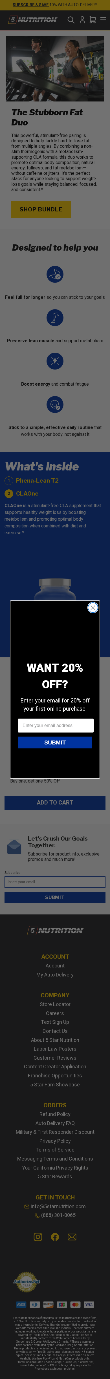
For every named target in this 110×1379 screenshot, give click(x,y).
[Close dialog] (93, 608)
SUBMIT (55, 742)
